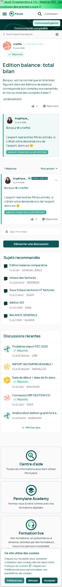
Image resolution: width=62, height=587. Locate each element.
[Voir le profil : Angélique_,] (9, 120)
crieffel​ (25, 128)
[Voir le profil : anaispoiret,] (7, 415)
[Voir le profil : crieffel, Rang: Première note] (7, 46)
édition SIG (16, 302)
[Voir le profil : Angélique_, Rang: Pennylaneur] (7, 180)
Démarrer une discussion (31, 244)
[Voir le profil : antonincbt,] (7, 380)
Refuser (33, 580)
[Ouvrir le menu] (57, 34)
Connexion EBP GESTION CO (31, 395)
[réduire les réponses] (31, 175)
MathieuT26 (39, 368)
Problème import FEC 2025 (30, 346)
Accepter (49, 580)
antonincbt (33, 386)
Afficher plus (32, 427)
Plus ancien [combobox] (49, 168)
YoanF (30, 404)
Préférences (14, 580)
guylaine (29, 319)
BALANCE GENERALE (23, 315)
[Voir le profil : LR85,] (7, 349)
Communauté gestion (47, 23)
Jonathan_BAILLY (32, 269)
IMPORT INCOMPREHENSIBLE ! (32, 364)
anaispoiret (35, 417)
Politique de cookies (16, 566)
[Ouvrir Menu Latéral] (4, 13)
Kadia (28, 307)
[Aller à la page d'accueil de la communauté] (16, 13)
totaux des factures (22, 278)
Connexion (51, 13)
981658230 (33, 282)
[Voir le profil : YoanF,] (7, 397)
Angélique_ (22, 118)
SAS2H (30, 294)
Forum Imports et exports (19, 34)
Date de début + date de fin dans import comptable (33, 377)
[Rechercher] (40, 14)
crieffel (17, 44)
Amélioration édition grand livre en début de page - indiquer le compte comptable (35, 413)
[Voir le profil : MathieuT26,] (7, 366)
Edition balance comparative (28, 265)
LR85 (34, 355)
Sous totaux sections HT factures (31, 290)
